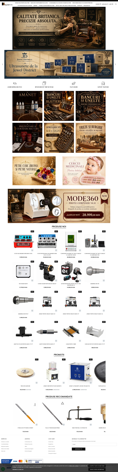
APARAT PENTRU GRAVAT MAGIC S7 (71, 314)
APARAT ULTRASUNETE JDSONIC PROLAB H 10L (79, 386)
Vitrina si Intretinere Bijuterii (46, 5)
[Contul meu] (105, 4)
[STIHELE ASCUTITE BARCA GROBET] (25, 414)
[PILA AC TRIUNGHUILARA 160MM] (52, 414)
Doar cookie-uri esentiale (97, 469)
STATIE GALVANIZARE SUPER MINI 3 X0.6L (23, 253)
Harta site (3, 451)
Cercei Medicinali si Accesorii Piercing (82, 3)
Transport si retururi (52, 453)
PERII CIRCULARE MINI (25, 386)
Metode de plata (51, 451)
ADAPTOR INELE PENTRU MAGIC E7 (47, 344)
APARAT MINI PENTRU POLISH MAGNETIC (52, 386)
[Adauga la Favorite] (32, 250)
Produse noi (87, 5)
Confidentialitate (4, 444)
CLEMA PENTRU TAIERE (71, 344)
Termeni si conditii (5, 441)
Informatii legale (28, 451)
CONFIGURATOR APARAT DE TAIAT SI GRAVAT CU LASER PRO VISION (71, 254)
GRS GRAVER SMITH (23, 283)
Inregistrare (50, 444)
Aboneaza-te (78, 449)
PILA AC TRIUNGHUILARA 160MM (52, 428)
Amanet (35, 5)
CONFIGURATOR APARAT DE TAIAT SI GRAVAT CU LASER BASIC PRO (94, 254)
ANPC (26, 446)
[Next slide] (102, 374)
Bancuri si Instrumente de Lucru (39, 3)
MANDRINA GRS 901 (94, 283)
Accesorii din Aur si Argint (25, 5)
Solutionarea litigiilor (29, 448)
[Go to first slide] (102, 28)
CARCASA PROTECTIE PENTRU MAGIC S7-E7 (95, 344)
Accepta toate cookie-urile (96, 466)
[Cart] (111, 4)
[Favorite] (98, 4)
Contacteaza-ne (28, 441)
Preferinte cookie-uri (17, 469)
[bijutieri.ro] (7, 4)
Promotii (79, 5)
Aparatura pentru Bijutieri (22, 3)
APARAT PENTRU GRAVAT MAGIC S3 (47, 314)
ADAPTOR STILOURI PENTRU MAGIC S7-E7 (23, 344)
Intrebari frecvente (28, 444)
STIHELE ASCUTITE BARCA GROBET (25, 428)
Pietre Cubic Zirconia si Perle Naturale (66, 5)
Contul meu (50, 441)
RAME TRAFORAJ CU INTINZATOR (79, 428)
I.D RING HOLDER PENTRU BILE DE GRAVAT (47, 283)
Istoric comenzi (51, 446)
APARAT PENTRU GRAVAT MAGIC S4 (95, 314)
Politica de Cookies (5, 448)
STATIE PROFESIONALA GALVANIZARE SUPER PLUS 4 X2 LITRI (47, 254)
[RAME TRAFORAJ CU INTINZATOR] (80, 414)
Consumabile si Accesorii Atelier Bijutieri (60, 3)
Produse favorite (51, 448)
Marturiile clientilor (5, 446)
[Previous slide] (15, 28)
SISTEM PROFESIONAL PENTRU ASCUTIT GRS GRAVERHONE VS (71, 284)
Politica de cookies (73, 466)
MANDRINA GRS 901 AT (23, 314)
